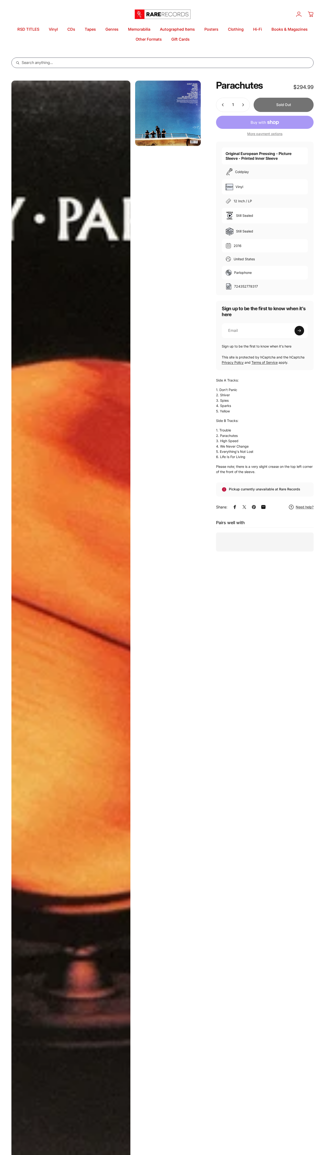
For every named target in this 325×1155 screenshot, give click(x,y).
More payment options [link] (264, 134)
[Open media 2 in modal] (168, 113)
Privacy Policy (233, 362)
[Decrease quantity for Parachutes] (221, 105)
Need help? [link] (305, 507)
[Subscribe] (299, 330)
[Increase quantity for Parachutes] (244, 105)
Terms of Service (264, 362)
